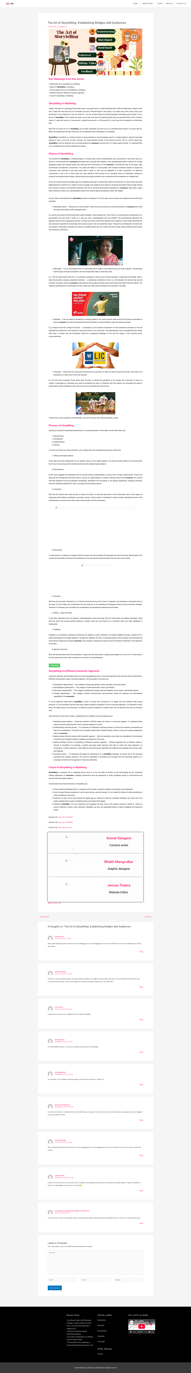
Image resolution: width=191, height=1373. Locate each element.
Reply (141, 952)
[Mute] (149, 1332)
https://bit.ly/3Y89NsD (65, 817)
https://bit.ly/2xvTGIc (65, 827)
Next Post (149, 917)
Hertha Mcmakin (60, 972)
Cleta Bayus (59, 1007)
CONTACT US (181, 3)
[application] (141, 1326)
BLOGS (160, 3)
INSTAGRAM (101, 1331)
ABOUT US (169, 3)
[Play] (131, 1332)
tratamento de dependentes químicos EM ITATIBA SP (72, 1211)
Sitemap (100, 1354)
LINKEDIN (100, 1336)
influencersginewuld (62, 1105)
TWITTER (100, 1325)
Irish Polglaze (60, 1040)
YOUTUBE (101, 1342)
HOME (135, 3)
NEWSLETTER (148, 3)
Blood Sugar (59, 936)
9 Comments (52, 26)
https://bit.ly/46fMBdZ (65, 822)
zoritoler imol (60, 1175)
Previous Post (43, 917)
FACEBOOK (101, 1320)
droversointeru (60, 1072)
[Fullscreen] (153, 1332)
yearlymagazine (60, 1140)
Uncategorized (62, 26)
